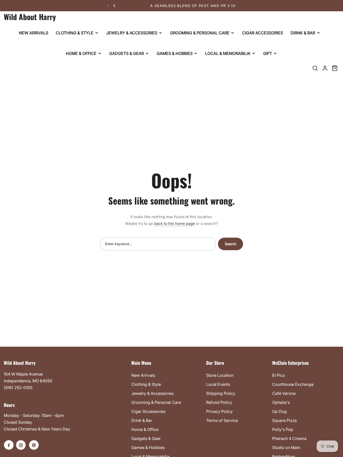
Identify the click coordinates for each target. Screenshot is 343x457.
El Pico (278, 375)
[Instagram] (21, 445)
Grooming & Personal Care (156, 402)
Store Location (220, 375)
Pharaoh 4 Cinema (289, 438)
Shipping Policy (220, 393)
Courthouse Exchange (293, 384)
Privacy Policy (219, 411)
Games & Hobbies (148, 447)
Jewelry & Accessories (152, 393)
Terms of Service (222, 420)
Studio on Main (286, 447)
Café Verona (284, 393)
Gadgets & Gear (146, 438)
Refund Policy (219, 402)
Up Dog (279, 411)
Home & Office (144, 429)
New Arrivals (143, 375)
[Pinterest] (34, 445)
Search (230, 244)
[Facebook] (9, 445)
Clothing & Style (146, 384)
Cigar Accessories (148, 411)
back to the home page (174, 223)
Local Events (218, 384)
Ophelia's (281, 402)
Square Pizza (284, 420)
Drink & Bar (141, 420)
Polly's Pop (282, 429)
